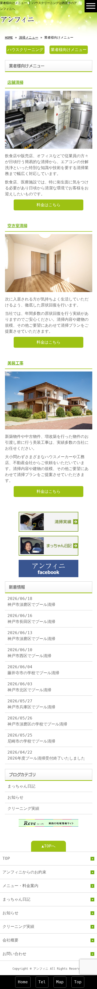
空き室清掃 (17, 226)
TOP (6, 858)
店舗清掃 (15, 82)
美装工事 (15, 363)
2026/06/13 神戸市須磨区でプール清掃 (31, 635)
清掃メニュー (28, 37)
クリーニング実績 (23, 808)
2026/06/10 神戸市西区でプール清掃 (29, 652)
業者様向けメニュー (69, 49)
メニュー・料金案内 (20, 885)
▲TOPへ (48, 846)
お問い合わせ (14, 953)
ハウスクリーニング (25, 49)
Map (60, 982)
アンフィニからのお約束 (24, 872)
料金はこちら (48, 204)
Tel (42, 982)
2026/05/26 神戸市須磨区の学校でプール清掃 (37, 721)
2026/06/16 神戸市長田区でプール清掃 (31, 618)
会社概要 (10, 940)
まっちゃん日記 (21, 786)
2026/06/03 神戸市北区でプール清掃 (29, 687)
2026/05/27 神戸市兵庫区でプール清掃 (31, 704)
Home (23, 982)
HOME (9, 37)
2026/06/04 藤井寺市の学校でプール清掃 (33, 670)
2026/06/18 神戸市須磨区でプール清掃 (31, 601)
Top (78, 982)
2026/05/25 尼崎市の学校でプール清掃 (31, 738)
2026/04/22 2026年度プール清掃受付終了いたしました (46, 755)
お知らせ (15, 797)
